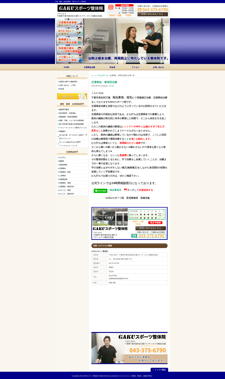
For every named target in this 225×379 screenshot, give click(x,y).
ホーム (93, 75)
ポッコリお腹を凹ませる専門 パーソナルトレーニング (73, 144)
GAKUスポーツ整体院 (90, 376)
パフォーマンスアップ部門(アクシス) (73, 128)
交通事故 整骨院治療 (104, 82)
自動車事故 (63, 165)
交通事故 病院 (65, 183)
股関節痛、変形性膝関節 (68, 117)
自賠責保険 (63, 179)
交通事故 (62, 168)
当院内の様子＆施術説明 (68, 82)
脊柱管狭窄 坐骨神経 (67, 113)
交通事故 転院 (65, 172)
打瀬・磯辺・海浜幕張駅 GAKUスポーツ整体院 (70, 1)
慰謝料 (61, 161)
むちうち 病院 (65, 190)
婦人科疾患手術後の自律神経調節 (72, 124)
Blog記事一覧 (103, 75)
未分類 (111, 86)
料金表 (61, 89)
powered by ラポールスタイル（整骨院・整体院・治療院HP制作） (132, 376)
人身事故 (62, 176)
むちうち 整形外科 (66, 194)
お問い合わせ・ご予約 (67, 85)
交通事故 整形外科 (66, 186)
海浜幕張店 (114, 190)
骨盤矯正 (62, 131)
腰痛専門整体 (64, 109)
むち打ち (62, 157)
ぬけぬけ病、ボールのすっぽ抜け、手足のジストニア (73, 136)
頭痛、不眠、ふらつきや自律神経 (71, 120)
